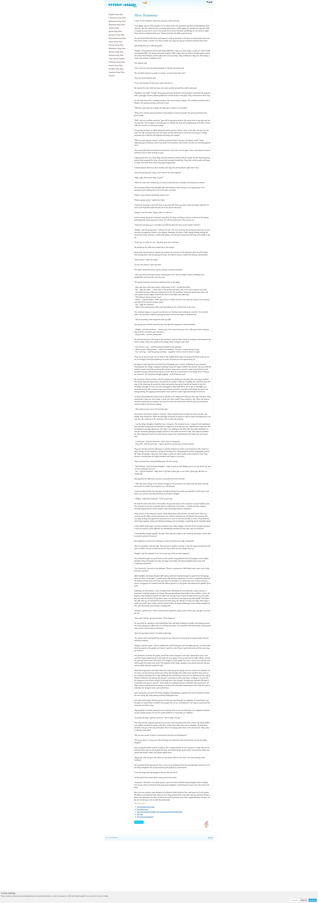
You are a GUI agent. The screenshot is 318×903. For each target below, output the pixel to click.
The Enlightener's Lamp (146, 807)
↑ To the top (139, 822)
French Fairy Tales (116, 65)
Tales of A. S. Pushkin (117, 58)
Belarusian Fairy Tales (117, 21)
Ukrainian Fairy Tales (117, 62)
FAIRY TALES (210, 837)
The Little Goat (142, 809)
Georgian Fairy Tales (116, 35)
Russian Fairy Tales (116, 55)
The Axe (140, 814)
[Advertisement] (159, 871)
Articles (112, 75)
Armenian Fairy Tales (118, 18)
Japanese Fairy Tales (116, 72)
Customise (294, 900)
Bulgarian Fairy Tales (117, 24)
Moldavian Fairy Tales (117, 48)
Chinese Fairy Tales (116, 45)
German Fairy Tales (116, 52)
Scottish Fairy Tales (116, 69)
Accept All (313, 900)
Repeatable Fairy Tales (117, 38)
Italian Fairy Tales (115, 41)
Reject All (304, 900)
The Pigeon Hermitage (145, 816)
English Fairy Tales (116, 14)
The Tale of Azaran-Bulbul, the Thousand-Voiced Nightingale (159, 811)
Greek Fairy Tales (115, 31)
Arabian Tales (114, 28)
